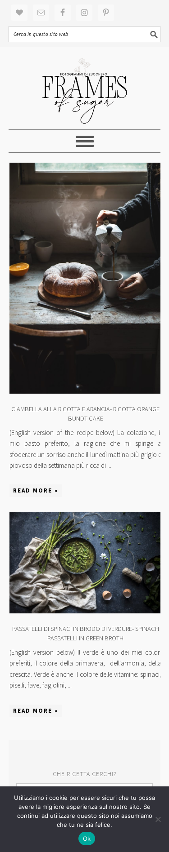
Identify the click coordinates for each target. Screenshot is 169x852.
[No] (157, 819)
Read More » (35, 490)
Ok (87, 838)
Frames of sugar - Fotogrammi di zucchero (84, 88)
